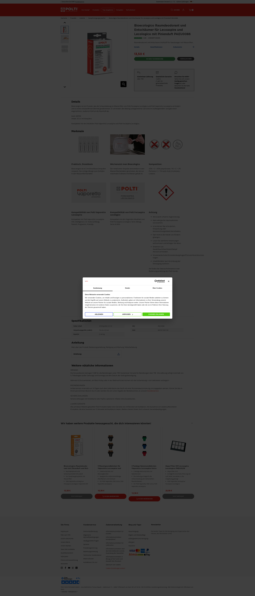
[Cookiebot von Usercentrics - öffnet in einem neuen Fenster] (156, 281)
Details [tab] (127, 288)
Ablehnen (99, 314)
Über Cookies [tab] (157, 288)
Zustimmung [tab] (97, 288)
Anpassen (126, 314)
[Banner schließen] (168, 281)
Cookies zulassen (156, 314)
